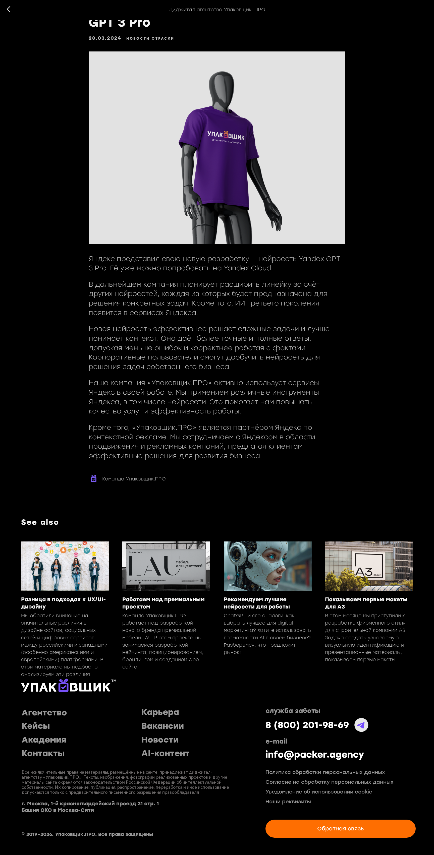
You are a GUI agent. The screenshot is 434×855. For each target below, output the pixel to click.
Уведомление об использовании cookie (318, 792)
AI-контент (165, 753)
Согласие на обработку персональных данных (329, 782)
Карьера (160, 712)
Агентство (44, 712)
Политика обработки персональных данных (325, 772)
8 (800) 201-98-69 (307, 725)
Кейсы (36, 726)
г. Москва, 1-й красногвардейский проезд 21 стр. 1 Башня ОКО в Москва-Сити (90, 807)
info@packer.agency (314, 754)
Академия (44, 740)
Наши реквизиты (288, 802)
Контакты (43, 753)
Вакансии (162, 726)
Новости (160, 740)
